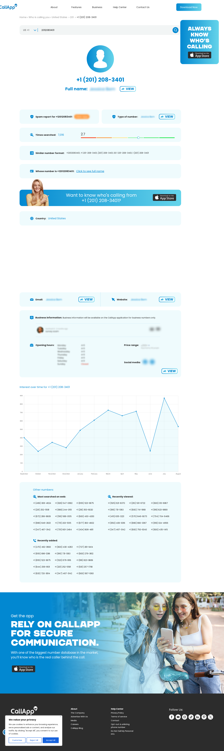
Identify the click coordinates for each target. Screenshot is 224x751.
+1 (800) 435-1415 (159, 529)
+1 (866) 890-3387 (138, 522)
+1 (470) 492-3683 (42, 546)
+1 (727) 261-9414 (84, 546)
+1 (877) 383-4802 (85, 522)
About (54, 7)
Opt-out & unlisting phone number (120, 726)
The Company (78, 712)
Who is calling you (39, 17)
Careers (75, 724)
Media (74, 720)
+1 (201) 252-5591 (41, 509)
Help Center (120, 7)
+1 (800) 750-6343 (138, 529)
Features (76, 7)
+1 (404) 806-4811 (84, 529)
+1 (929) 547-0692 (63, 503)
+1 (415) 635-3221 (116, 516)
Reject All (34, 740)
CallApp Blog (77, 728)
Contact (115, 720)
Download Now (189, 7)
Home (23, 17)
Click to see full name (90, 171)
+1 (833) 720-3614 (41, 573)
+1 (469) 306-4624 (42, 503)
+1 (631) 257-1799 (84, 566)
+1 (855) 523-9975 (85, 503)
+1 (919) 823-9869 (159, 509)
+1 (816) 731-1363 (116, 509)
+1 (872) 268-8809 (42, 516)
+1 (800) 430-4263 (85, 516)
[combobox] (28, 30)
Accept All (50, 740)
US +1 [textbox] (26, 30)
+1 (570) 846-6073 (138, 516)
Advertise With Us (79, 716)
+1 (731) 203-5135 (63, 522)
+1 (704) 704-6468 (160, 516)
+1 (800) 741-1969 (137, 509)
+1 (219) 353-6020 (84, 509)
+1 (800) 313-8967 (159, 503)
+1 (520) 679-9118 (63, 560)
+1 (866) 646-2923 (42, 522)
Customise (17, 740)
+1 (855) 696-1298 (41, 553)
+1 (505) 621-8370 (116, 503)
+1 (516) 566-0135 (63, 516)
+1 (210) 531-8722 (137, 503)
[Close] (60, 716)
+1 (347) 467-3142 (41, 529)
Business (97, 7)
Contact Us (142, 7)
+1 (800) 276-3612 (84, 553)
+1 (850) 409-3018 (116, 522)
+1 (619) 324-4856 (159, 522)
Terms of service (119, 716)
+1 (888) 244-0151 (63, 509)
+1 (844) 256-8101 (41, 566)
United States (60, 17)
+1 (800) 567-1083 (85, 573)
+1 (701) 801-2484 (63, 529)
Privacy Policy (117, 712)
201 (72, 17)
